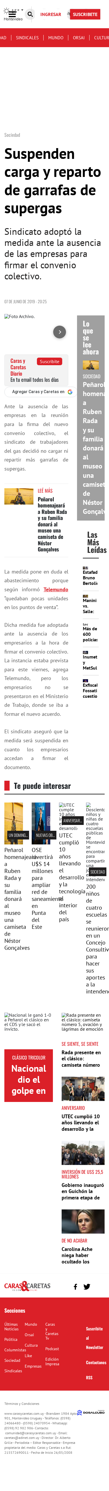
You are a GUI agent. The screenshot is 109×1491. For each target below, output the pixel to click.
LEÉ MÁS (45, 490)
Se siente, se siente (80, 1043)
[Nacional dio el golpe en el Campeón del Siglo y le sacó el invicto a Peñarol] (28, 1031)
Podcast (52, 1348)
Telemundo (56, 589)
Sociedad (97, 872)
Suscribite (49, 361)
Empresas (33, 1366)
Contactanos (96, 1362)
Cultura (31, 1345)
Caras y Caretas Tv (51, 1331)
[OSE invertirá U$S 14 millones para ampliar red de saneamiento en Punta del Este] (41, 843)
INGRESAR (50, 14)
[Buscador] (30, 14)
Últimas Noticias (11, 1327)
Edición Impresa (52, 1361)
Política (10, 1339)
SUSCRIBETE (85, 14)
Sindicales (27, 38)
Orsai (79, 38)
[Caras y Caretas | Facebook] (75, 1286)
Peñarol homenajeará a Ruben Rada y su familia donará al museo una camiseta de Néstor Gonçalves (52, 524)
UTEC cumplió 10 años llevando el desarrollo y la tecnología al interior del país (72, 877)
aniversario (73, 820)
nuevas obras (47, 835)
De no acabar (74, 1240)
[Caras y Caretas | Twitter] (86, 1286)
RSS (89, 1377)
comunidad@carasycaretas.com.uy (30, 1433)
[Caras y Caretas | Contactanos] (98, 1286)
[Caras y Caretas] (27, 1291)
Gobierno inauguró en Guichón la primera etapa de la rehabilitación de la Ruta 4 (83, 1197)
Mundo (55, 38)
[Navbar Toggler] (16, 14)
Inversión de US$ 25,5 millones (82, 1174)
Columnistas (15, 1349)
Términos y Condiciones (21, 1403)
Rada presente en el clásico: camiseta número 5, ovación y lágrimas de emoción (81, 1068)
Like (28, 1355)
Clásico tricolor (28, 1057)
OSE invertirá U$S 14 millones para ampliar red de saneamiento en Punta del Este (47, 888)
